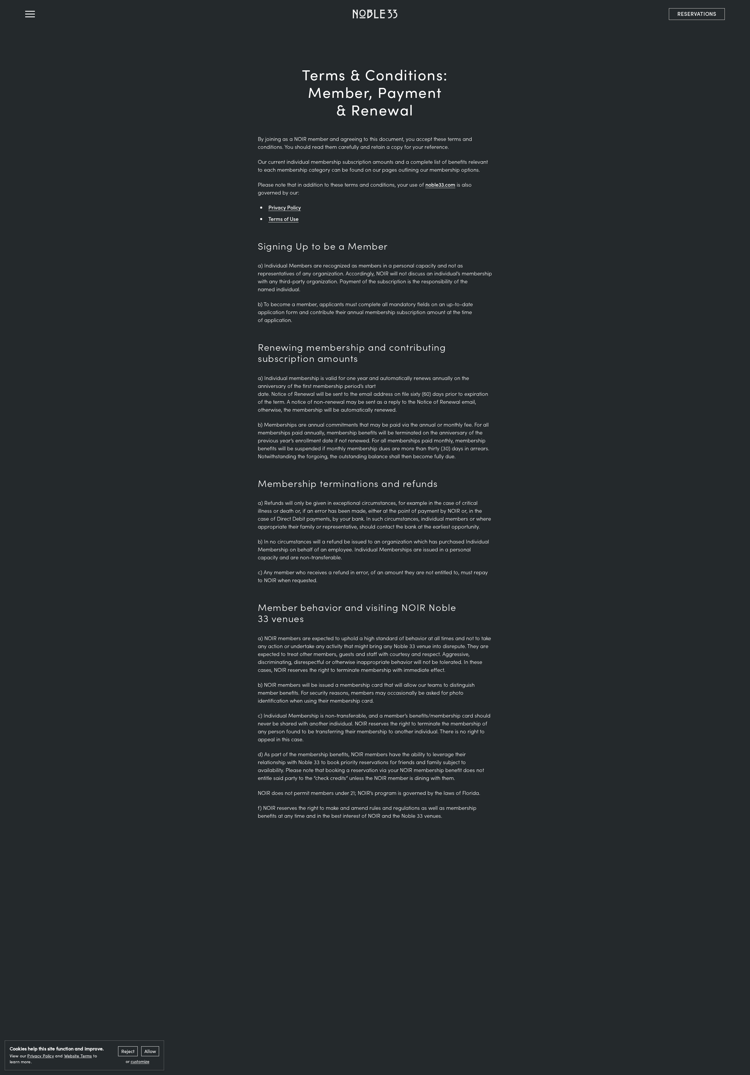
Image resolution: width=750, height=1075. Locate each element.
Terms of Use (283, 218)
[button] (30, 14)
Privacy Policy (284, 207)
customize (140, 1061)
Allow (150, 1051)
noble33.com (440, 184)
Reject (127, 1051)
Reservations (696, 13)
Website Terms (78, 1056)
